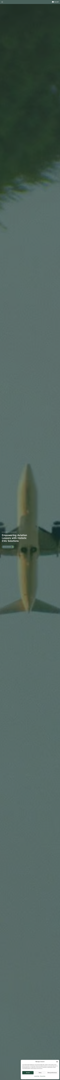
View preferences (52, 1072)
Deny (40, 1072)
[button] (57, 1061)
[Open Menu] (2, 2)
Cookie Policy (36, 1076)
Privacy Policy (42, 1076)
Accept (28, 1072)
